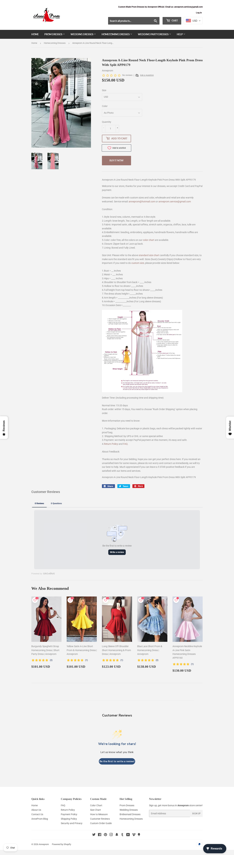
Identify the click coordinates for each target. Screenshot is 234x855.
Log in (199, 13)
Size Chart (95, 809)
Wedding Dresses (82, 34)
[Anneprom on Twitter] (94, 835)
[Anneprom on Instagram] (111, 835)
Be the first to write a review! (117, 761)
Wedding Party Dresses (153, 34)
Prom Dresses (53, 34)
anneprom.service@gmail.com (174, 201)
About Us (36, 809)
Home (35, 34)
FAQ (125, 444)
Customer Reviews (100, 818)
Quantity (106, 121)
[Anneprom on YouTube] (128, 835)
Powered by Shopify (61, 844)
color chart (148, 240)
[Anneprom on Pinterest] (105, 835)
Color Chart (96, 805)
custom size (137, 263)
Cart (174, 20)
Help (180, 34)
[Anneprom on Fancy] (139, 835)
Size (104, 90)
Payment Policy (69, 814)
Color (105, 106)
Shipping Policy (69, 818)
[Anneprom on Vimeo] (134, 835)
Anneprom (44, 844)
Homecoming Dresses (116, 34)
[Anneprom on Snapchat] (117, 835)
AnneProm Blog (39, 818)
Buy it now (116, 160)
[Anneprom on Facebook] (99, 835)
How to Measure (99, 814)
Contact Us (37, 814)
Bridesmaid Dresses (130, 814)
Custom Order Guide (101, 823)
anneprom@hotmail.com (142, 201)
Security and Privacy (71, 823)
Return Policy (111, 444)
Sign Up (196, 813)
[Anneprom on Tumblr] (122, 835)
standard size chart (149, 255)
